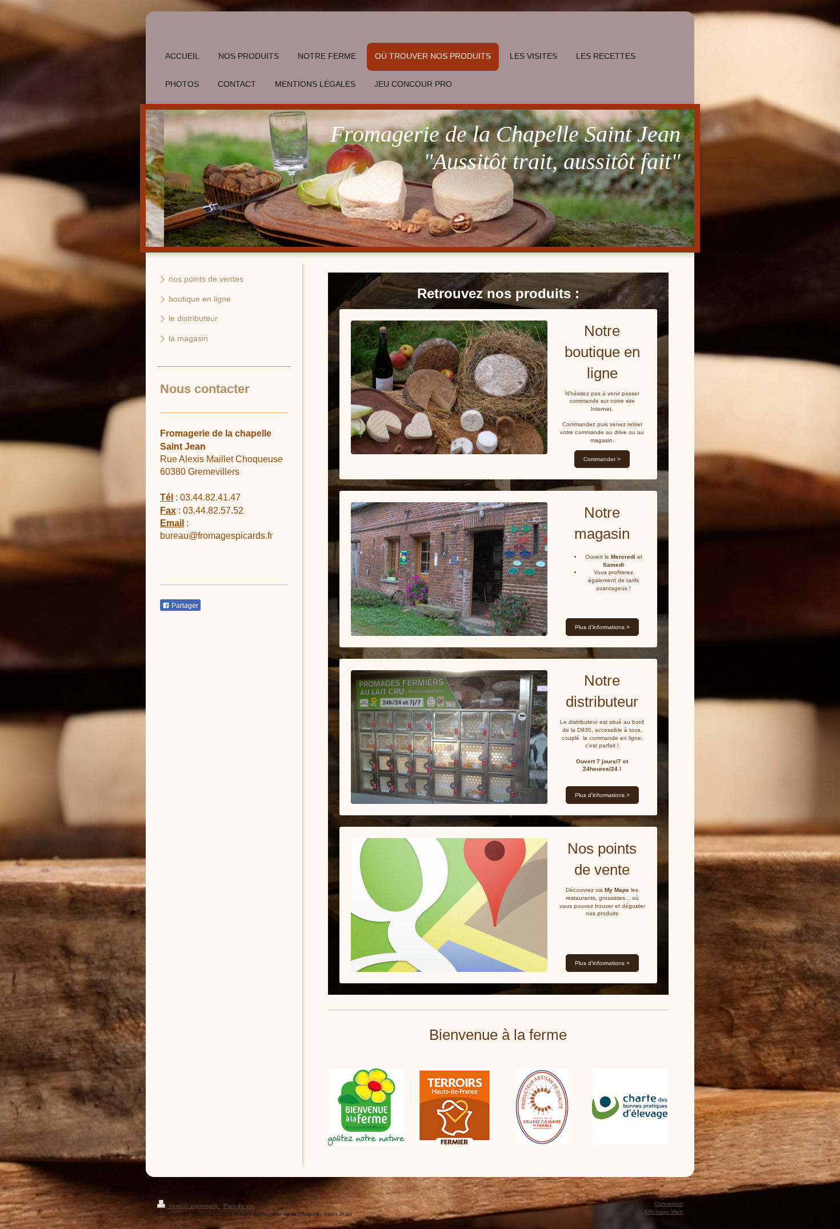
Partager (184, 606)
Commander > (602, 459)
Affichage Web (663, 1211)
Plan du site (239, 1206)
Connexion (668, 1203)
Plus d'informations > (602, 627)
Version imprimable (193, 1206)
